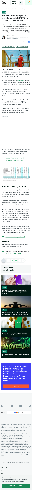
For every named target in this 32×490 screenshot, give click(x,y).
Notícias (8, 8)
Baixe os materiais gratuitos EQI (15, 237)
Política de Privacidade (6, 467)
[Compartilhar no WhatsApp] (23, 260)
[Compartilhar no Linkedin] (8, 260)
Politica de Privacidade (17, 481)
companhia (20, 80)
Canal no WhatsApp (9, 46)
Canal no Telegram (23, 46)
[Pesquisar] (21, 3)
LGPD (2, 473)
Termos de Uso (4, 470)
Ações (12, 8)
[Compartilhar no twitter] (19, 260)
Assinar (16, 386)
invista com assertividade (13, 253)
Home (3, 8)
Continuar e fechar (16, 485)
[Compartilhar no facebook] (12, 260)
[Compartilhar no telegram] (15, 260)
